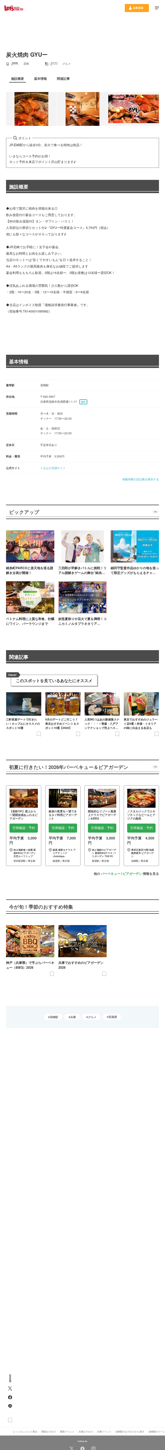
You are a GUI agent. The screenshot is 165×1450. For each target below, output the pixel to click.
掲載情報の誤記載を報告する (140, 479)
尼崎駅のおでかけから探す (130, 1431)
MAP (83, 402)
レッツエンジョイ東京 (25, 1431)
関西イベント (67, 1431)
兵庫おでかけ (85, 1431)
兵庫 (73, 1017)
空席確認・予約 (23, 828)
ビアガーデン (132, 873)
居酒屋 (112, 1017)
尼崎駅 (54, 1017)
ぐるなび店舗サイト (53, 468)
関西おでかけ (48, 1431)
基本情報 (18, 361)
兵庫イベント (104, 1431)
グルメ (92, 1017)
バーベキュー (110, 873)
